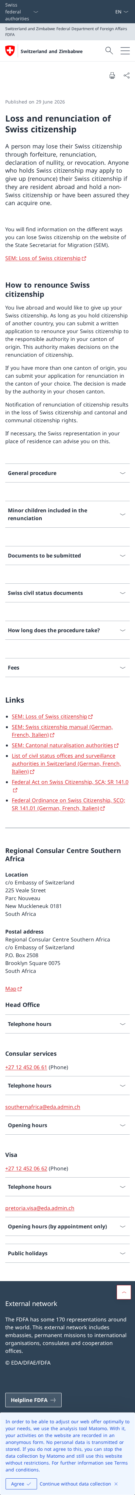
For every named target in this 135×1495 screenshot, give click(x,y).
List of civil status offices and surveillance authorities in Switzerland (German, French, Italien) (66, 763)
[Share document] (126, 75)
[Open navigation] (125, 50)
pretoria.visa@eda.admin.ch (39, 1208)
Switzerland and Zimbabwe (52, 51)
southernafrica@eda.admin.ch (42, 1106)
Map (10, 988)
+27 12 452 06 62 (26, 1168)
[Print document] (112, 75)
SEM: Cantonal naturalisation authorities (62, 745)
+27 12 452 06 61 (26, 1067)
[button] (124, 1292)
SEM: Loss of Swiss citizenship (43, 258)
